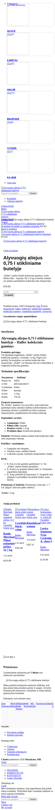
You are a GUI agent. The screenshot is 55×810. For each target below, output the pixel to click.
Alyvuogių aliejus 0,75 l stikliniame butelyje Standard (26, 234)
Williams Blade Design (20, 706)
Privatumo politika (15, 732)
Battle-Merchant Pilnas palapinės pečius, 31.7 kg (9, 541)
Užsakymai (12, 746)
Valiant (48, 703)
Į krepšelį (9, 295)
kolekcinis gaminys (12, 311)
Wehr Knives (27, 704)
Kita (11, 219)
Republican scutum (33, 525)
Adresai (10, 749)
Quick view (8, 528)
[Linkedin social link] (16, 300)
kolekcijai (26, 308)
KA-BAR (11, 177)
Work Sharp (13, 704)
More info (6, 796)
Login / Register (14, 778)
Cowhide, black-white (21, 526)
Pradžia (5, 219)
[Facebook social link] (5, 300)
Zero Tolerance (5, 704)
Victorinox (40, 703)
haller (17, 308)
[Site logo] (16, 190)
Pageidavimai (13, 754)
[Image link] (18, 25)
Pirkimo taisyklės (15, 735)
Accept (14, 796)
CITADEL (12, 148)
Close (3, 762)
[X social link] (9, 300)
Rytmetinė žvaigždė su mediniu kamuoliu (20, 226)
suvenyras (47, 311)
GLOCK (11, 31)
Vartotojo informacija (17, 752)
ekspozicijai (8, 308)
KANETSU (12, 60)
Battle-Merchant (19, 536)
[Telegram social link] (19, 300)
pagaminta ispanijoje (31, 311)
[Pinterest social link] (12, 300)
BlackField (13, 119)
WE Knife (33, 704)
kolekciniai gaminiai (41, 308)
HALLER (11, 89)
